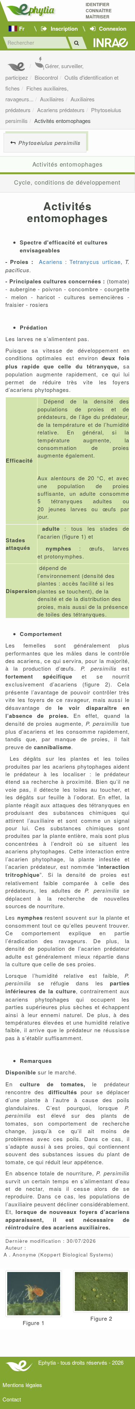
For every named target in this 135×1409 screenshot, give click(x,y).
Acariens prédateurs (61, 110)
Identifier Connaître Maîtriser (99, 10)
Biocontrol (46, 77)
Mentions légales (22, 1384)
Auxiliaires (52, 99)
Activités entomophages (62, 120)
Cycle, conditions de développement (67, 182)
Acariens (51, 261)
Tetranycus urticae (94, 261)
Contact (12, 1399)
